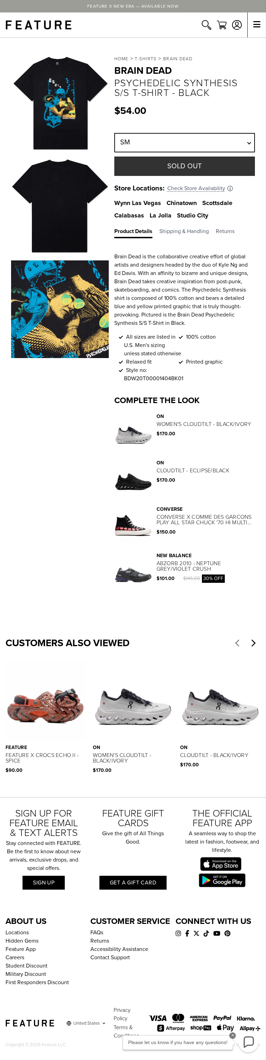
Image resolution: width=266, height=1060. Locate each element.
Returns (99, 940)
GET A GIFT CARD (133, 882)
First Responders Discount (37, 982)
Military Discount (26, 974)
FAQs (96, 932)
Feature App (21, 949)
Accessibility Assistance (119, 949)
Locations (17, 932)
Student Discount (26, 965)
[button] (237, 643)
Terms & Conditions (126, 1031)
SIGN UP (43, 882)
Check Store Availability (196, 188)
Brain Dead (178, 59)
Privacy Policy (122, 1014)
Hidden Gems (22, 940)
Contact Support (110, 957)
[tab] (136, 233)
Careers (15, 957)
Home (121, 59)
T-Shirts (146, 59)
